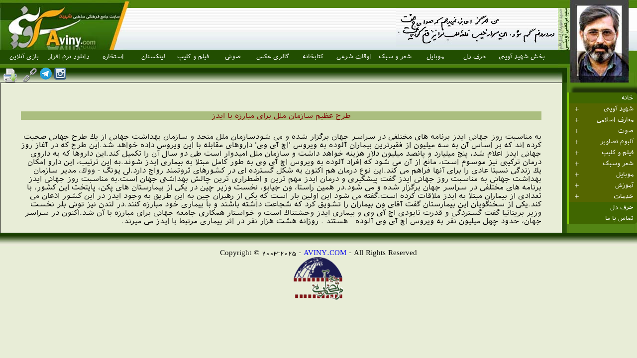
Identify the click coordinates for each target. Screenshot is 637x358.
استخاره (113, 56)
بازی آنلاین (24, 56)
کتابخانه (313, 56)
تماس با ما (619, 218)
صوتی (233, 56)
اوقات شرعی (353, 56)
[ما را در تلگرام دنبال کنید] (46, 77)
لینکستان (153, 56)
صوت (626, 130)
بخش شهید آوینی (522, 56)
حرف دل (475, 56)
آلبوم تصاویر (617, 141)
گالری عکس (272, 56)
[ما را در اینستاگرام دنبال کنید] (60, 77)
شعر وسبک (618, 163)
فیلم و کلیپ (193, 56)
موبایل (435, 56)
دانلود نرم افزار (69, 56)
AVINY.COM (325, 252)
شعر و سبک (395, 56)
